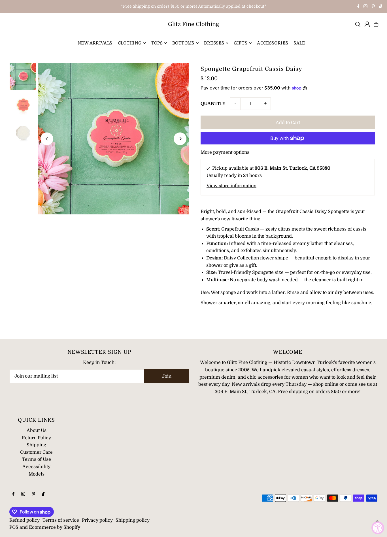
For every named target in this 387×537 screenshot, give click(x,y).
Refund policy (24, 520)
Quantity (213, 103)
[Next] (180, 138)
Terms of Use (36, 459)
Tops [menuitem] (157, 43)
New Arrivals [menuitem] (95, 43)
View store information (231, 185)
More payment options (225, 152)
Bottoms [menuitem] (183, 43)
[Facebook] (358, 7)
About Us (36, 430)
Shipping (36, 445)
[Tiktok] (380, 7)
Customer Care (36, 452)
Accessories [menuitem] (272, 43)
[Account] (367, 24)
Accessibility (36, 466)
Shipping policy (133, 520)
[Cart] (376, 24)
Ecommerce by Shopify (54, 527)
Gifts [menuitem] (240, 43)
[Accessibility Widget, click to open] (377, 527)
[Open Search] (357, 24)
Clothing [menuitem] (130, 43)
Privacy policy (97, 520)
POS (13, 527)
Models (36, 474)
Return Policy (36, 437)
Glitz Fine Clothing (193, 24)
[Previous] (47, 138)
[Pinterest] (373, 7)
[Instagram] (365, 7)
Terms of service (60, 520)
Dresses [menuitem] (214, 43)
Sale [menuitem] (299, 43)
